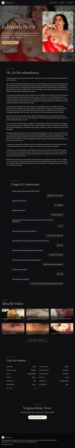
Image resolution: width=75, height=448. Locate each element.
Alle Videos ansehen (37, 340)
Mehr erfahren (27, 42)
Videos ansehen (10, 42)
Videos (62, 2)
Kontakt (70, 2)
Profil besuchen (37, 417)
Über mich (53, 2)
